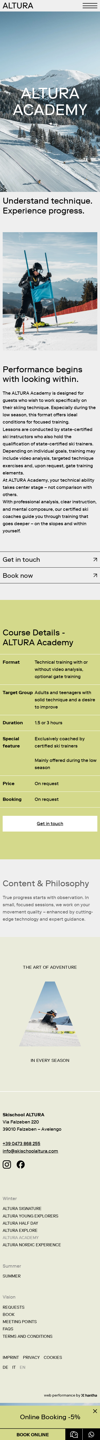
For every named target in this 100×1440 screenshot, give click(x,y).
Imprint (11, 1357)
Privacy (31, 1357)
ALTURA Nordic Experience (32, 1245)
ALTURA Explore (20, 1230)
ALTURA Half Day (20, 1223)
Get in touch (50, 823)
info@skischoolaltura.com (30, 1151)
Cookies (53, 1357)
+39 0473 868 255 (21, 1143)
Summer (12, 1276)
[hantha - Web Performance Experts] (89, 1395)
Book (9, 1314)
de (5, 1367)
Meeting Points (20, 1321)
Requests (14, 1307)
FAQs (8, 1329)
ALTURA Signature (22, 1208)
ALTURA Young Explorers (30, 1216)
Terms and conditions (28, 1336)
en (22, 1367)
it (14, 1367)
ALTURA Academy (21, 1237)
